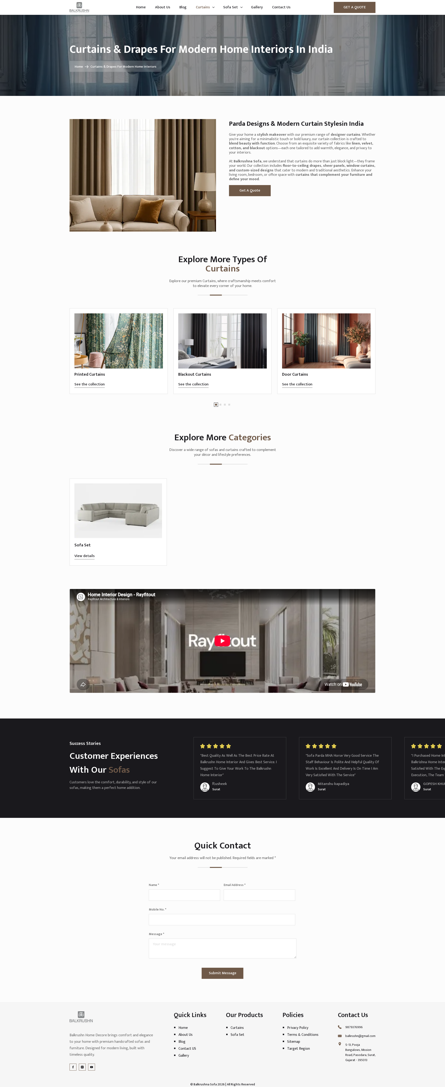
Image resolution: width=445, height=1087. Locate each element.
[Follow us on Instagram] (82, 1067)
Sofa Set (230, 7)
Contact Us (281, 7)
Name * (154, 885)
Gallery (257, 7)
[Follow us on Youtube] (91, 1067)
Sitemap (293, 1041)
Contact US (187, 1048)
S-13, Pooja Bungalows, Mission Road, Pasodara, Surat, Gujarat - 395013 (360, 1052)
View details (84, 556)
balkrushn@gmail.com (360, 1035)
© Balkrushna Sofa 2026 (207, 1084)
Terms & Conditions (302, 1034)
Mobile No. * (157, 909)
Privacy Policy (297, 1027)
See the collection (89, 384)
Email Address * (234, 885)
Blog (182, 7)
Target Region (298, 1048)
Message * (156, 934)
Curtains (203, 7)
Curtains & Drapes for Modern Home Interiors (123, 66)
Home (141, 7)
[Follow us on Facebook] (73, 1067)
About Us (162, 7)
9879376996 (354, 1027)
